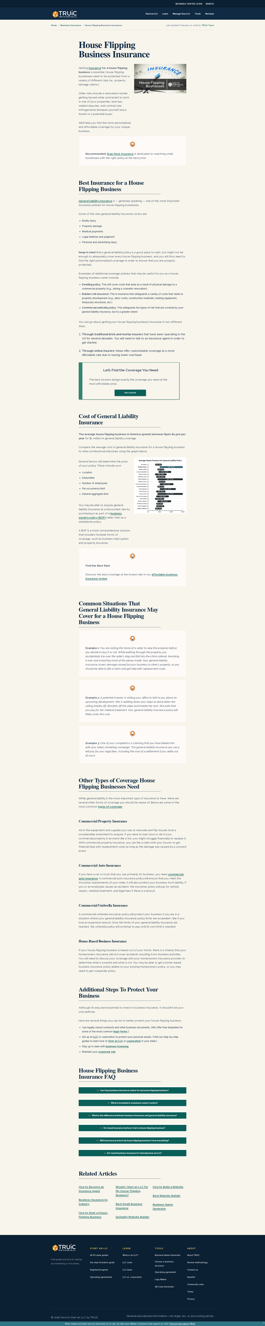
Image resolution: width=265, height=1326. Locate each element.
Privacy (191, 1299)
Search (210, 4)
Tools (198, 14)
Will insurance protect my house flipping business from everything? (134, 1140)
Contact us (192, 1270)
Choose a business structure (164, 1263)
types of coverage (110, 806)
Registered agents (99, 1270)
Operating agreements (101, 1277)
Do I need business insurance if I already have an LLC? (134, 1153)
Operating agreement (165, 1272)
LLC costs (127, 1262)
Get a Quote (130, 392)
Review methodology (197, 1262)
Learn (165, 14)
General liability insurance (95, 200)
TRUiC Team (208, 25)
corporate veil (106, 1051)
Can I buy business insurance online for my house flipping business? (134, 1090)
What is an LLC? (130, 1255)
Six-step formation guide (102, 1262)
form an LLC (115, 1041)
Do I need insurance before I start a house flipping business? (134, 1128)
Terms (190, 1291)
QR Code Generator (164, 1286)
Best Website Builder (167, 1195)
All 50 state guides (99, 1255)
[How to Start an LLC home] (64, 13)
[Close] (264, 1323)
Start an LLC (152, 14)
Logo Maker (160, 1279)
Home (54, 25)
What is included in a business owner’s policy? (134, 1103)
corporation (134, 1041)
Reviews (209, 14)
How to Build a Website (168, 1186)
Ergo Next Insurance (120, 153)
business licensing (117, 1046)
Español (191, 1277)
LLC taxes (127, 1270)
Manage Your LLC (181, 14)
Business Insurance (71, 25)
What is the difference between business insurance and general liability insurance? (134, 1115)
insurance (95, 67)
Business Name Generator (168, 1255)
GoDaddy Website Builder (132, 1216)
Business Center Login (189, 4)
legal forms (120, 1031)
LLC (95, 1036)
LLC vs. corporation (132, 1277)
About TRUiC (193, 1255)
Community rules (195, 1284)
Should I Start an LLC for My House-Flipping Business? (132, 1191)
